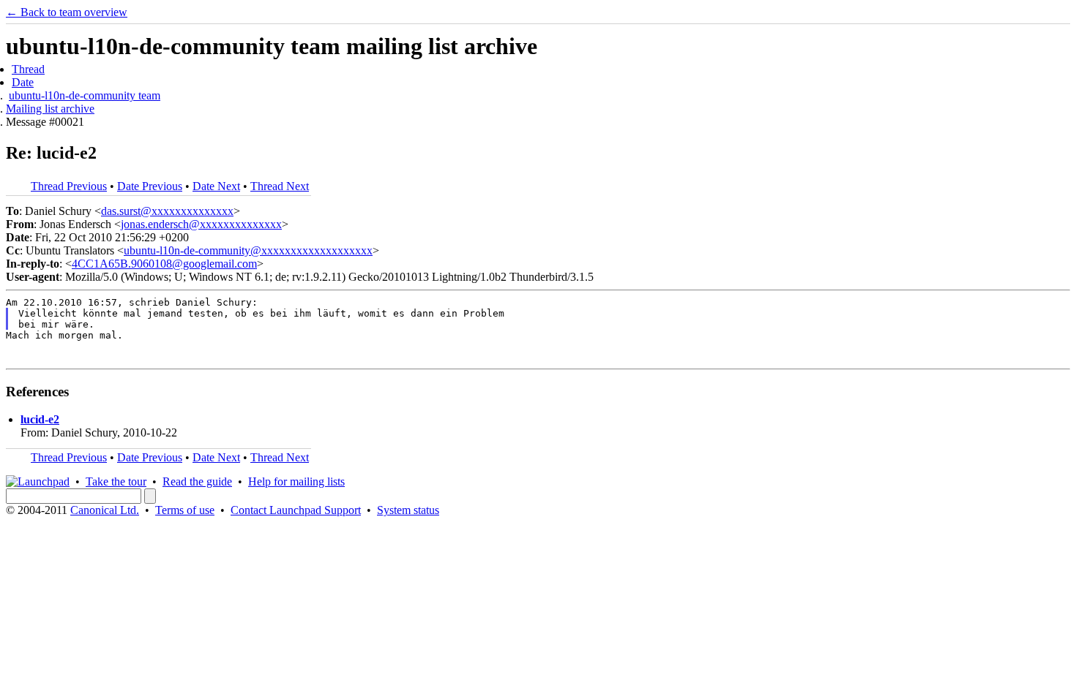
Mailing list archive (50, 108)
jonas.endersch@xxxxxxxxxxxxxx (201, 224)
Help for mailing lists (296, 481)
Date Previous (149, 186)
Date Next (216, 186)
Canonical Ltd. (104, 510)
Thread (28, 69)
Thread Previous (69, 186)
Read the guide (197, 481)
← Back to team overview (66, 12)
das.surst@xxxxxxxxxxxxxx (167, 211)
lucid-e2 (39, 419)
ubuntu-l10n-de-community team (84, 95)
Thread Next (279, 186)
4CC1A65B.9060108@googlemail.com (164, 263)
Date (23, 82)
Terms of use (184, 510)
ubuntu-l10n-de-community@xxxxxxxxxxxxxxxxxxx (248, 250)
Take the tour (116, 481)
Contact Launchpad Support (296, 510)
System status (408, 510)
